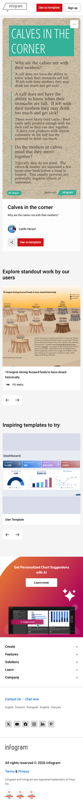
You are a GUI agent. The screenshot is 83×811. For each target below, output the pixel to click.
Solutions (12, 662)
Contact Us (13, 699)
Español (44, 707)
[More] (74, 24)
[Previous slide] (7, 400)
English (9, 707)
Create (10, 647)
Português (32, 707)
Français (56, 707)
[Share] (12, 242)
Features (11, 654)
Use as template (49, 7)
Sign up (72, 8)
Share (15, 192)
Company (12, 677)
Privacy (23, 771)
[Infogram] (15, 7)
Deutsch (20, 707)
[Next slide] (17, 400)
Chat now (32, 699)
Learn (9, 670)
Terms (10, 771)
